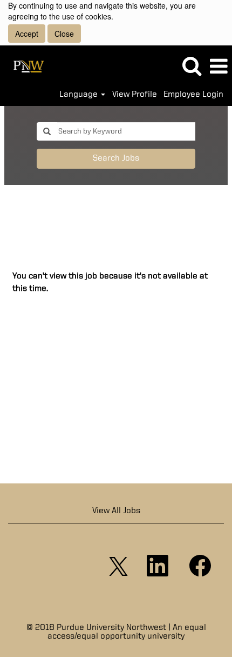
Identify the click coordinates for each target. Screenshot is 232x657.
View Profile (134, 94)
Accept (26, 33)
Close (64, 33)
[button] (218, 67)
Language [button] (79, 94)
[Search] (191, 66)
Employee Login (193, 94)
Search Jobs (116, 158)
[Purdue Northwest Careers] (25, 66)
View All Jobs (116, 511)
